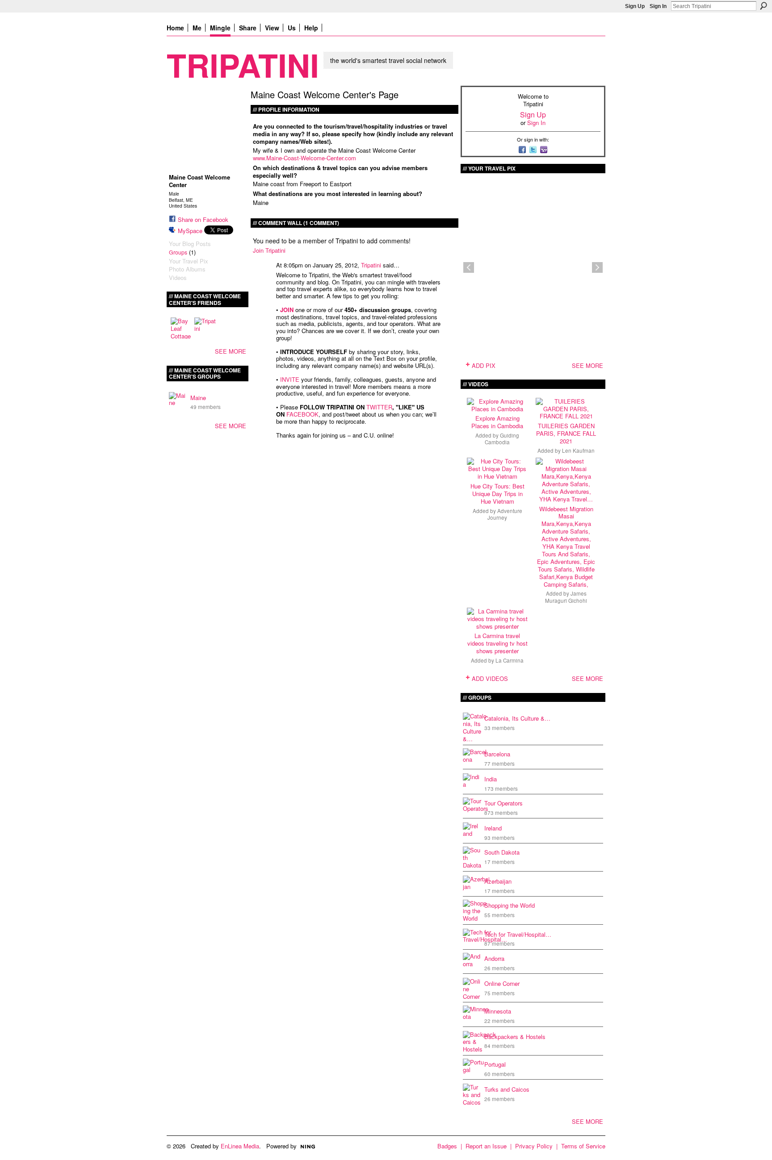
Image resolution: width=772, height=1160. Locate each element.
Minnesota (497, 1011)
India (490, 779)
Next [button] (597, 267)
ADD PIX (483, 365)
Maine (198, 397)
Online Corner (502, 983)
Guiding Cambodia (502, 439)
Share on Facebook (203, 219)
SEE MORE (230, 351)
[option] (533, 267)
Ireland (493, 828)
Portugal (495, 1064)
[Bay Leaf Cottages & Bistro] (181, 328)
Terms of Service (583, 1146)
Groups (178, 252)
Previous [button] (468, 267)
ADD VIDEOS (490, 678)
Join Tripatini (269, 250)
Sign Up (635, 6)
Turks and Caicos (506, 1089)
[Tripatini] (205, 328)
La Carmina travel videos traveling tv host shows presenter (497, 643)
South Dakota (502, 852)
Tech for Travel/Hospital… (517, 934)
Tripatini (243, 65)
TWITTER (379, 407)
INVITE (289, 379)
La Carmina (509, 660)
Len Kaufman (578, 450)
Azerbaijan (498, 881)
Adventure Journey (504, 514)
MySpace (190, 230)
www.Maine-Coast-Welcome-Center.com (304, 158)
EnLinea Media (240, 1146)
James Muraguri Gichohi (566, 597)
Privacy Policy (534, 1146)
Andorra (494, 958)
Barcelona (497, 754)
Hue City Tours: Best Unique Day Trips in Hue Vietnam (497, 493)
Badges (447, 1146)
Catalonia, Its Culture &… (517, 718)
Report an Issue (486, 1146)
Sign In (658, 6)
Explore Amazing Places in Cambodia (497, 422)
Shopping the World (509, 905)
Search (763, 6)
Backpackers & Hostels (514, 1036)
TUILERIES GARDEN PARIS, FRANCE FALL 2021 (566, 433)
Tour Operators (503, 803)
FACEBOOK (302, 414)
